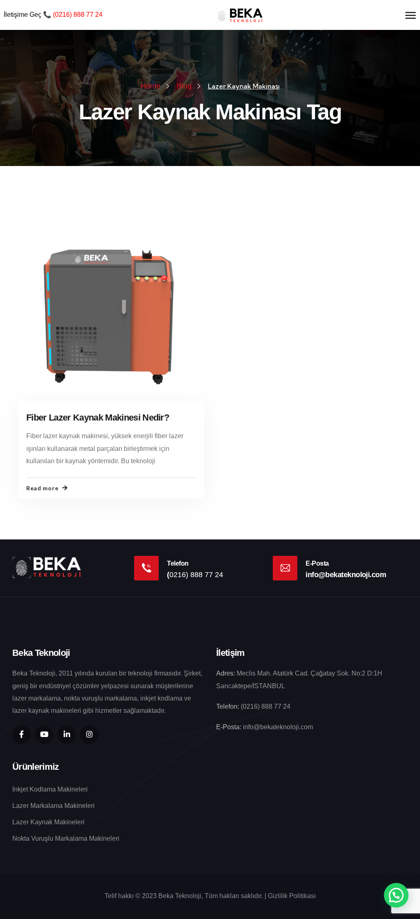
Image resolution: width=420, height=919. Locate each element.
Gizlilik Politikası (292, 895)
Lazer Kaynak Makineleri (48, 822)
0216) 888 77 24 (79, 14)
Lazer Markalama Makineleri (53, 805)
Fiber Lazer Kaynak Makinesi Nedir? (97, 417)
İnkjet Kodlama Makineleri (50, 789)
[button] (396, 895)
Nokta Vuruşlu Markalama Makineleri (65, 838)
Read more (42, 488)
